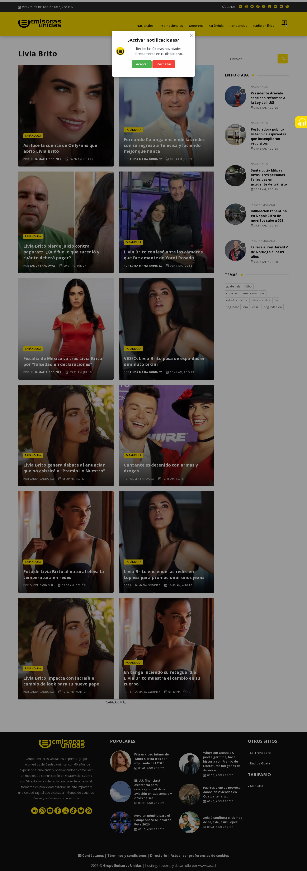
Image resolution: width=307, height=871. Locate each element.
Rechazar (164, 64)
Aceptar (141, 64)
